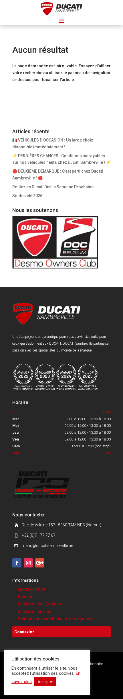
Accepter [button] (45, 682)
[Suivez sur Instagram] (28, 562)
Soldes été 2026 (27, 195)
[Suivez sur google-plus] (39, 562)
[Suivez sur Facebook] (16, 562)
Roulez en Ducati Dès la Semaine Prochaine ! (54, 187)
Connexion (24, 632)
